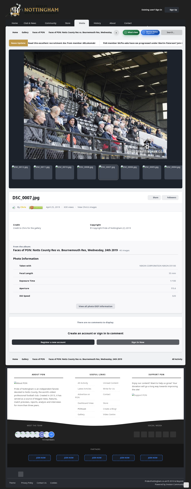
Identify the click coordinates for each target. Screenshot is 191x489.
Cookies (53, 483)
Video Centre (108, 414)
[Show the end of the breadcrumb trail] (116, 32)
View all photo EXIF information (95, 306)
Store (105, 403)
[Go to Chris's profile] (14, 207)
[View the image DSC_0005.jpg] (152, 172)
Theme (12, 483)
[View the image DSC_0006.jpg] (130, 172)
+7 (51, 434)
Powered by (169, 484)
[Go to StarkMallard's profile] (46, 434)
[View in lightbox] (95, 105)
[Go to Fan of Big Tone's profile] (32, 434)
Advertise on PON (82, 396)
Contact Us (41, 483)
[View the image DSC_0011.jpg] (43, 172)
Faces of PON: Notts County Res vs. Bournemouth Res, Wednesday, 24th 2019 (65, 250)
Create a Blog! (109, 408)
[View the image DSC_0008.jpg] (86, 172)
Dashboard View (85, 403)
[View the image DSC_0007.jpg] (108, 172)
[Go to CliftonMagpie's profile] (42, 434)
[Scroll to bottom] (186, 485)
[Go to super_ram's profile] (27, 434)
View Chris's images (87, 207)
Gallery (81, 414)
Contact (106, 394)
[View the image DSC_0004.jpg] (173, 172)
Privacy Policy (27, 483)
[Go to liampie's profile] (37, 434)
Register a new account (53, 342)
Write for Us (108, 388)
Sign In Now (138, 342)
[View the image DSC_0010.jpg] (65, 172)
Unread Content (110, 383)
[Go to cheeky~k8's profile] (23, 434)
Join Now (41, 458)
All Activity (82, 383)
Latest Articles (84, 388)
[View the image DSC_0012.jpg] (21, 172)
